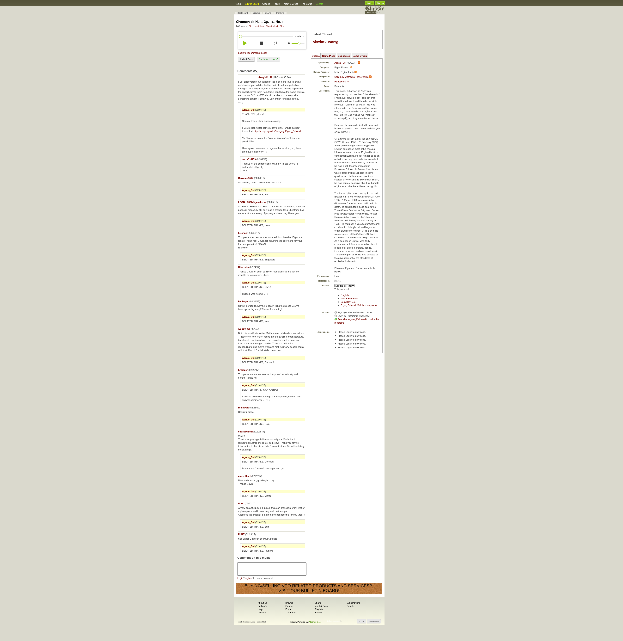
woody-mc (244, 329)
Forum (277, 3)
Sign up (380, 3)
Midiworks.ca (315, 621)
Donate (319, 3)
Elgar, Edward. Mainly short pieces (359, 305)
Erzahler (243, 370)
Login (369, 3)
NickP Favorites (349, 298)
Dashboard (243, 13)
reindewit (243, 407)
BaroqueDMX (245, 178)
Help (260, 609)
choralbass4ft (246, 431)
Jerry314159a (348, 301)
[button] (361, 621)
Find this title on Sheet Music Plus (266, 26)
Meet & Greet (291, 3)
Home (238, 3)
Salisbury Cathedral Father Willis (351, 76)
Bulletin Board (251, 3)
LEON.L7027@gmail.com (252, 202)
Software (262, 606)
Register (248, 578)
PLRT (241, 534)
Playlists (280, 13)
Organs (266, 3)
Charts (268, 13)
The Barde (306, 3)
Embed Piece (246, 59)
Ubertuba (243, 267)
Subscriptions (353, 602)
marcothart (244, 476)
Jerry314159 (265, 77)
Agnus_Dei (248, 109)
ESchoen (243, 233)
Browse (256, 13)
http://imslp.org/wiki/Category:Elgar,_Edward (277, 131)
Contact (262, 612)
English (345, 295)
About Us (262, 602)
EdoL (241, 503)
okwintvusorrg (325, 41)
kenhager (243, 301)
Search (318, 612)
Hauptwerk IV (341, 81)
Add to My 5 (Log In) (268, 59)
